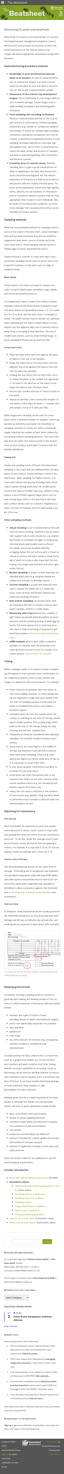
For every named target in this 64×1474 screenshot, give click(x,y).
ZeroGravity (52, 1441)
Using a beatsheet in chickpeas (30, 1206)
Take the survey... (30, 1353)
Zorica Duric (9, 1270)
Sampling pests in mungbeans (30, 1194)
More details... (43, 1375)
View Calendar (11, 1326)
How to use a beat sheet (22, 1218)
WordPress (55, 1454)
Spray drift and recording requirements (29, 1177)
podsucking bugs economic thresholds (27, 892)
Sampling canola (23, 1202)
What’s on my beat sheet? (23, 1222)
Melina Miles (9, 1266)
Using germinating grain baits (29, 1214)
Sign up (5, 1454)
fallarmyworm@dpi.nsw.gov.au (18, 1281)
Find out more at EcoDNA (38, 653)
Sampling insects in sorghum (29, 1198)
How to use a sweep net (27, 1210)
